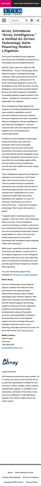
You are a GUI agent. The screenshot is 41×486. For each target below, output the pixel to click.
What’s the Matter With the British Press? (20, 3)
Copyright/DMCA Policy (13, 482)
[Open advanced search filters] (31, 20)
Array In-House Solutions (26, 275)
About (10, 472)
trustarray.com (27, 330)
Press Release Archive (24, 472)
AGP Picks (5, 3)
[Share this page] (37, 20)
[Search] (26, 20)
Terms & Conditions (31, 477)
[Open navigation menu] (4, 20)
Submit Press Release (11, 477)
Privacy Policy (32, 482)
